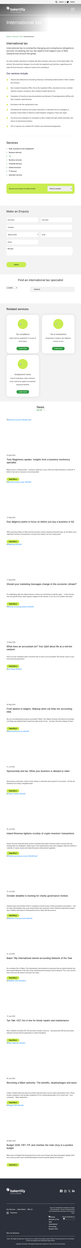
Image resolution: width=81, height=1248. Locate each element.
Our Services (10, 1209)
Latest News (21, 1209)
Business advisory (15, 152)
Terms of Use (53, 1244)
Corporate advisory (15, 164)
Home (8, 36)
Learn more (23, 348)
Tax (21, 36)
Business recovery (15, 160)
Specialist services (15, 175)
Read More (13, 479)
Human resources (15, 167)
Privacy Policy (61, 1244)
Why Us (30, 1209)
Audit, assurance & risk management (21, 149)
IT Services (13, 171)
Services (15, 36)
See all (39, 410)
